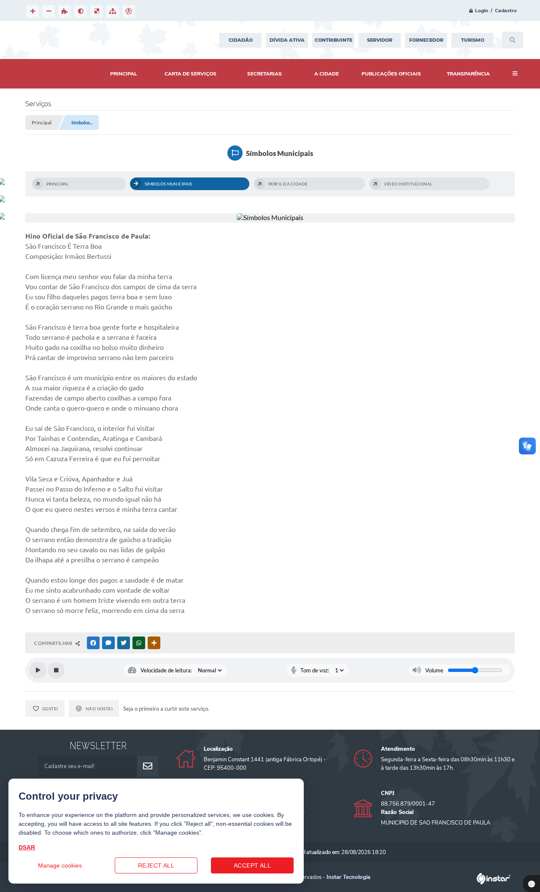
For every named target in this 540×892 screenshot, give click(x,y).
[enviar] (147, 766)
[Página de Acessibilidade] (129, 11)
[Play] (38, 670)
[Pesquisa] (512, 40)
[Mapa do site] (112, 11)
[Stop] (56, 670)
